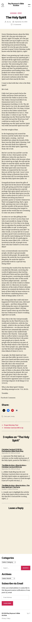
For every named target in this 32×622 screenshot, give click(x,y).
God (5, 416)
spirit (20, 13)
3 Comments (17, 24)
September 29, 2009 (21, 22)
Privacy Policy (6, 618)
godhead (13, 13)
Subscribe (7, 603)
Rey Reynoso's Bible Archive (16, 4)
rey (10, 22)
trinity (13, 416)
